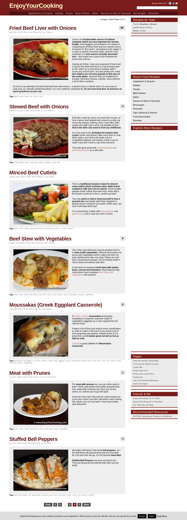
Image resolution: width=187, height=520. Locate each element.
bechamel (18, 361)
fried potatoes (107, 211)
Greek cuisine (81, 316)
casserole (36, 361)
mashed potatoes (105, 148)
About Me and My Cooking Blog (145, 361)
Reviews (137, 120)
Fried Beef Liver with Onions (42, 28)
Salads (59, 13)
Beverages (139, 13)
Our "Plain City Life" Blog (143, 405)
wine (58, 162)
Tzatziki (76, 343)
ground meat (49, 228)
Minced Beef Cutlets (33, 172)
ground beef (38, 228)
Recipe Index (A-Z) (159, 3)
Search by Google (140, 384)
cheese (44, 361)
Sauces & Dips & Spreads (115, 13)
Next (86, 505)
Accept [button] (142, 516)
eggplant (61, 361)
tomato (81, 295)
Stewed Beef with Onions (39, 107)
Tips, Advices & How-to (145, 113)
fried (26, 96)
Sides (95, 13)
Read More (162, 516)
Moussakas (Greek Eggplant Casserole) (55, 305)
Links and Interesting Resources (146, 380)
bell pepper (27, 361)
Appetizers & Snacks (40, 13)
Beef (26, 32)
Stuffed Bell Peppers (33, 439)
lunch (35, 96)
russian (64, 228)
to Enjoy (139, 31)
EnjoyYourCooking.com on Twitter (146, 398)
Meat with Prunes (29, 373)
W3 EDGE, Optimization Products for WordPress (152, 416)
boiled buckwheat (80, 150)
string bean (72, 295)
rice (79, 495)
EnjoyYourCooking (36, 5)
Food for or (145, 24)
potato (60, 295)
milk (108, 361)
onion (41, 96)
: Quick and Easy (142, 27)
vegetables (89, 295)
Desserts (153, 13)
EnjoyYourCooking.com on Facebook (147, 402)
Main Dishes (82, 13)
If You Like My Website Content (145, 364)
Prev (48, 505)
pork (51, 429)
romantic (47, 162)
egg (31, 228)
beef (16, 96)
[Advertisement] (154, 54)
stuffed (91, 495)
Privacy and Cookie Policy (143, 374)
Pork (41, 377)
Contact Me (137, 367)
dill (30, 295)
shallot (70, 228)
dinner (21, 96)
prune (56, 429)
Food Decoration (142, 117)
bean (16, 295)
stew (54, 162)
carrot (26, 295)
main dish (34, 162)
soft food (12, 363)
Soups (69, 13)
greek (68, 361)
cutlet (21, 228)
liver (30, 96)
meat (49, 295)
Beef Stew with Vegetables (40, 239)
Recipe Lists (138, 377)
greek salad (78, 214)
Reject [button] (151, 516)
